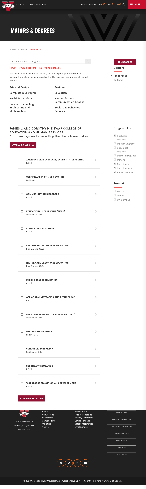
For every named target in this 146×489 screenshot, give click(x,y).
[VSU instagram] (77, 463)
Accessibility (81, 411)
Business (60, 87)
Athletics (46, 424)
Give (110, 4)
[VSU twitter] (69, 463)
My (84, 4)
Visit (117, 4)
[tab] (59, 160)
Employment (81, 427)
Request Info (121, 413)
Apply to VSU (121, 448)
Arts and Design (19, 87)
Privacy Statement (84, 417)
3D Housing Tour (122, 434)
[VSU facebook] (60, 463)
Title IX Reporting (83, 414)
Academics (47, 417)
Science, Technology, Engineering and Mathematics (22, 108)
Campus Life (48, 420)
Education (61, 92)
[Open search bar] (123, 3)
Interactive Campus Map (122, 427)
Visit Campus (121, 441)
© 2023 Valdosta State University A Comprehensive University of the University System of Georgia (73, 481)
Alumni (45, 427)
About (45, 411)
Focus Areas (120, 75)
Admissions (48, 414)
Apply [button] (101, 4)
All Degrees (125, 62)
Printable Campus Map (121, 420)
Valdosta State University (19, 49)
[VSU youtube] (85, 463)
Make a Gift (122, 455)
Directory (92, 4)
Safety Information (84, 424)
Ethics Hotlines (82, 420)
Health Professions (21, 98)
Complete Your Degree (23, 92)
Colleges (118, 80)
